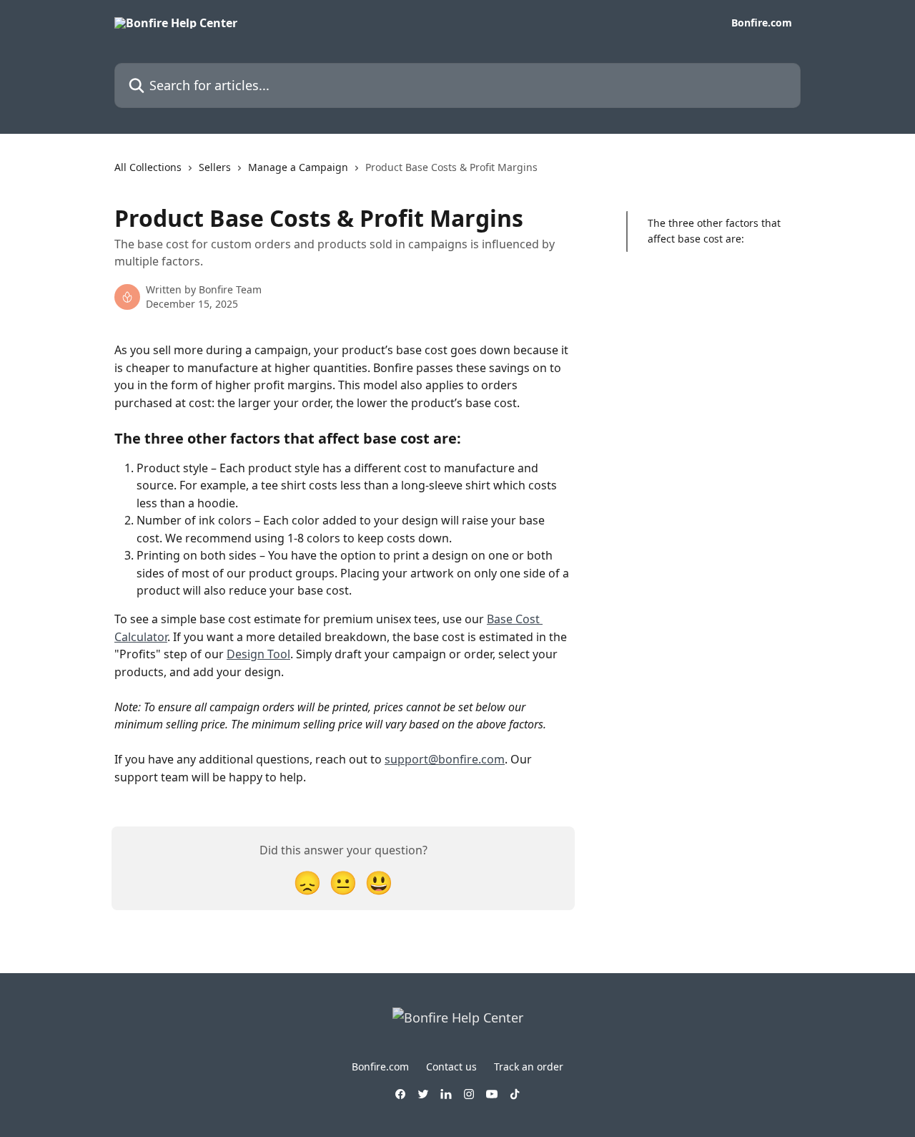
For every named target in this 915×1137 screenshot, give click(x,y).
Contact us (451, 1066)
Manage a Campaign (298, 167)
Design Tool (258, 654)
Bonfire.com (761, 23)
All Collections (148, 167)
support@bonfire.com (445, 759)
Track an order (528, 1066)
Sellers (215, 167)
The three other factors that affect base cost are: (714, 230)
